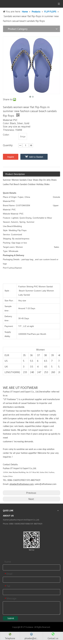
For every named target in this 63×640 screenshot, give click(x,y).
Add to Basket (36, 156)
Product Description (15, 174)
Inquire (10, 156)
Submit (10, 618)
